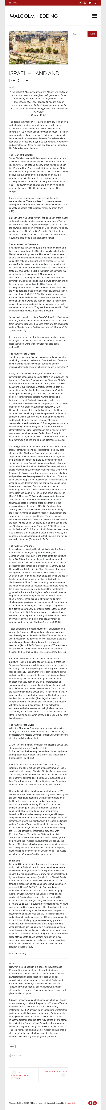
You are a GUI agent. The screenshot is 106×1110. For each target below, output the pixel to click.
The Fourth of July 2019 (56, 1073)
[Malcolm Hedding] (34, 16)
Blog (12, 1046)
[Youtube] (85, 3)
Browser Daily (70, 1103)
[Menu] (94, 16)
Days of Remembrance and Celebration (19, 1075)
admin (14, 87)
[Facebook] (81, 3)
